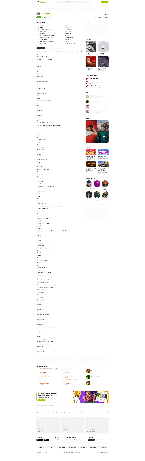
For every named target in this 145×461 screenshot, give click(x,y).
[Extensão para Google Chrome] (58, 440)
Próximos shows (91, 75)
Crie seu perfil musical (66, 421)
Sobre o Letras (90, 427)
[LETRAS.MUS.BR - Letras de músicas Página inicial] (43, 2)
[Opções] (52, 17)
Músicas (39, 421)
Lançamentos (40, 431)
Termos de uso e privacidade (92, 423)
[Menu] (38, 2)
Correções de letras (66, 427)
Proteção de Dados (90, 425)
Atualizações (40, 429)
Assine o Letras (65, 429)
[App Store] (46, 440)
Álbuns (39, 425)
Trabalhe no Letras (90, 429)
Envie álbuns (64, 423)
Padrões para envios (91, 431)
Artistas (39, 423)
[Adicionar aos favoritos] (49, 17)
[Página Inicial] (37, 405)
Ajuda (88, 421)
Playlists (39, 427)
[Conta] (107, 2)
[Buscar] (88, 2)
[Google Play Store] (39, 440)
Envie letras (64, 425)
